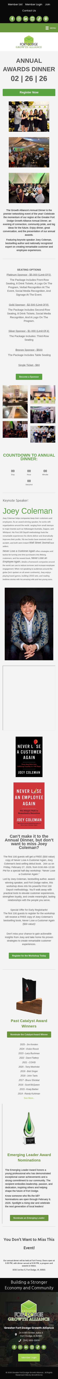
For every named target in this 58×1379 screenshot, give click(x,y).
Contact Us (29, 10)
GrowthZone (37, 1375)
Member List (15, 4)
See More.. (29, 1098)
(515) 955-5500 (31, 1340)
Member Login (33, 4)
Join (47, 4)
